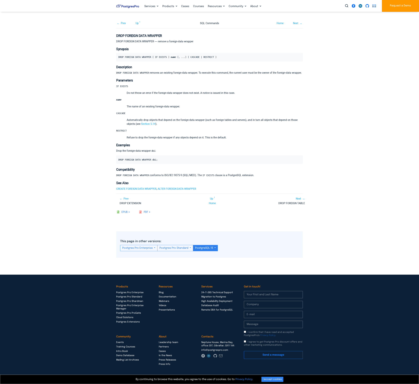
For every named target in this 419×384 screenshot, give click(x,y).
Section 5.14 (148, 123)
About (254, 6)
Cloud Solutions (124, 317)
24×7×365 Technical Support (217, 292)
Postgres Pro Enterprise (137, 248)
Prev (123, 23)
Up (137, 23)
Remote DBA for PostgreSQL (217, 310)
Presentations (167, 310)
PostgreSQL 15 (204, 248)
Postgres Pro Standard (174, 248)
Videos (162, 305)
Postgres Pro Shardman (129, 301)
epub (124, 212)
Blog (161, 292)
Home (280, 23)
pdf (146, 212)
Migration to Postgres (213, 297)
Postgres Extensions (128, 322)
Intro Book (122, 351)
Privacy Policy (267, 335)
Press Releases (167, 360)
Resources (215, 6)
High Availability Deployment (216, 301)
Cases (185, 6)
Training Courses (125, 347)
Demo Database (125, 355)
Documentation (167, 297)
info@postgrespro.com (214, 350)
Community (236, 6)
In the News (165, 355)
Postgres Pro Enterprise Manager (130, 307)
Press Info (164, 364)
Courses (198, 6)
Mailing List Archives (127, 360)
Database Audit (210, 305)
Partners (164, 347)
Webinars (164, 301)
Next (295, 23)
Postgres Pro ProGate (128, 313)
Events (120, 342)
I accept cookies (272, 379)
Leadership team (168, 342)
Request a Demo (400, 5)
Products (168, 6)
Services (150, 6)
